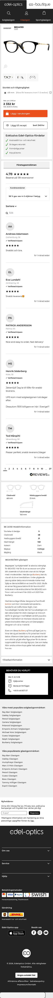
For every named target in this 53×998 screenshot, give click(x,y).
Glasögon (25, 20)
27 (50, 468)
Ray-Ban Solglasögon (12, 712)
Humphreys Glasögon (12, 762)
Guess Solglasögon (11, 735)
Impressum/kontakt (26, 984)
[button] (13, 4)
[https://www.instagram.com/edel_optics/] (39, 933)
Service (5, 863)
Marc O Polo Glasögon (12, 765)
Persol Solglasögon (11, 719)
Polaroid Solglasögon (12, 725)
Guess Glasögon (9, 776)
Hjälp (4, 876)
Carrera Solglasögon (11, 722)
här (32, 821)
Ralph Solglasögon (11, 739)
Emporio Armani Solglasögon (16, 729)
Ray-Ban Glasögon (11, 755)
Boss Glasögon (9, 779)
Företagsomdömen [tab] (27, 165)
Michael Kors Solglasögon (14, 732)
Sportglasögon (43, 20)
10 (42, 468)
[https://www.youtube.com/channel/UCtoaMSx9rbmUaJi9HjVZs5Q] (46, 933)
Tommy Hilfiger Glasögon (14, 782)
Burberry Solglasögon (12, 742)
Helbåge (40, 549)
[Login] (26, 13)
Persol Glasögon (9, 772)
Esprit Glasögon (9, 786)
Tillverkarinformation (12, 660)
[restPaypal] (18, 895)
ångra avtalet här (26, 975)
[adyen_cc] (4, 895)
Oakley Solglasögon (11, 715)
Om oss (5, 850)
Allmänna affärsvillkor (18, 981)
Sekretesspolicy (37, 981)
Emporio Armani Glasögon (14, 769)
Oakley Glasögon (10, 759)
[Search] (8, 13)
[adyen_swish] (36, 895)
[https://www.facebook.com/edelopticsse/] (33, 933)
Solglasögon (8, 20)
